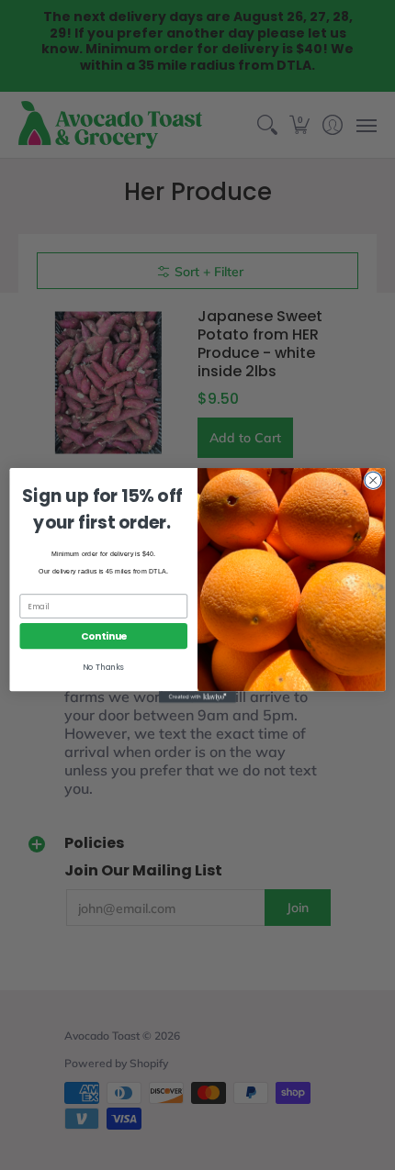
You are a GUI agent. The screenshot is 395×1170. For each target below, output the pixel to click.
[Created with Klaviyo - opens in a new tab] (197, 697)
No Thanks (103, 667)
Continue (104, 635)
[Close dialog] (373, 480)
